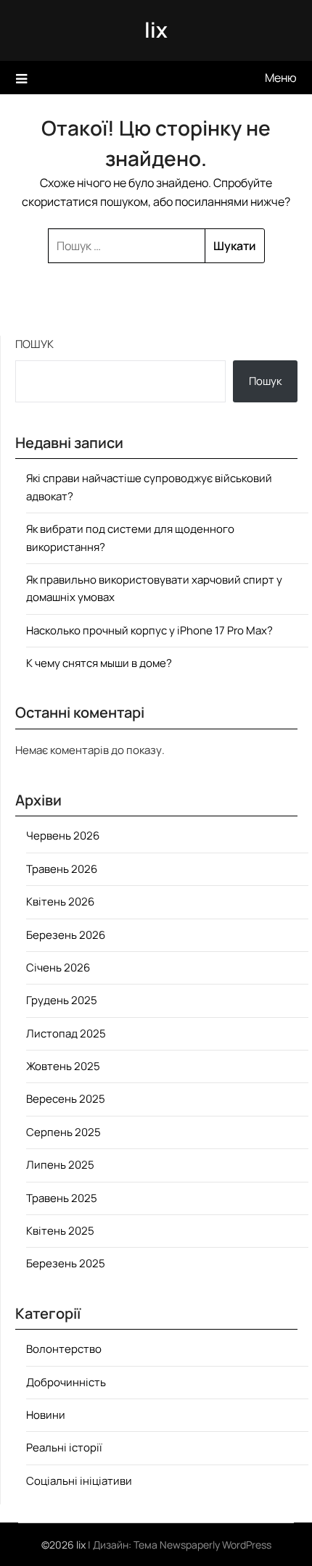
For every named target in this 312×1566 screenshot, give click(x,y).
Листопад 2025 (66, 1033)
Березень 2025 (65, 1263)
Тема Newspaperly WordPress (202, 1545)
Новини (45, 1414)
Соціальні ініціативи (79, 1480)
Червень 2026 (62, 835)
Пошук (34, 344)
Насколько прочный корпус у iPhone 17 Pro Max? (149, 630)
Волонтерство (64, 1348)
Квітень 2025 (60, 1230)
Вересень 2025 (65, 1098)
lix (156, 29)
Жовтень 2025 (63, 1066)
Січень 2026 (58, 967)
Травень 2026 (61, 869)
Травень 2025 (61, 1198)
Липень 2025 (60, 1164)
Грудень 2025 (61, 1000)
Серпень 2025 (63, 1132)
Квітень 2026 (60, 901)
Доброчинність (66, 1382)
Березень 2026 (65, 934)
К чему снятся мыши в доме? (99, 663)
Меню (281, 78)
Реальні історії (64, 1447)
